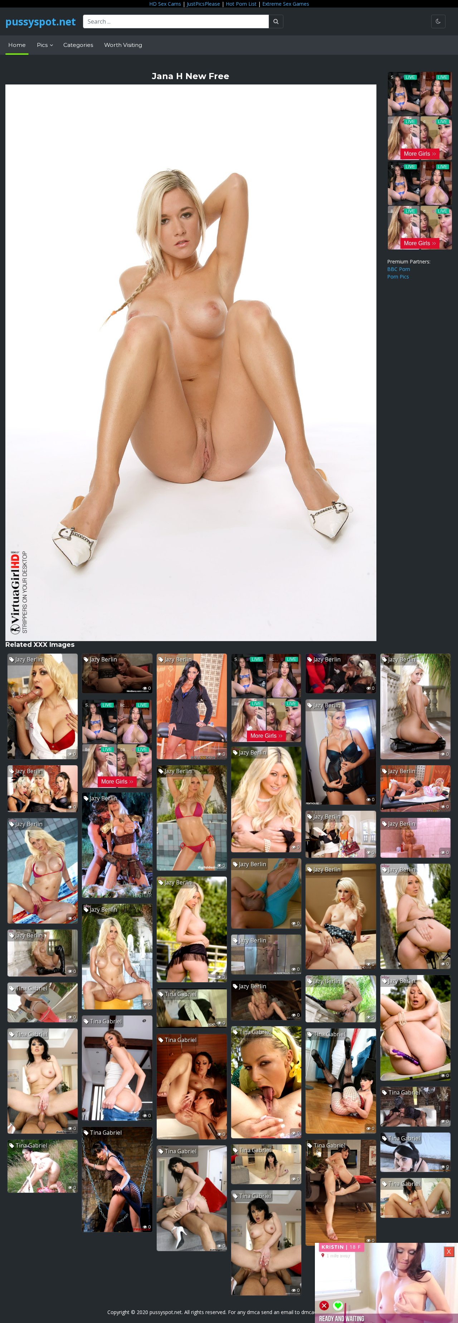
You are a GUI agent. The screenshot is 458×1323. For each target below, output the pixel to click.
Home (17, 45)
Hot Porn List (241, 3)
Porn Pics (398, 276)
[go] (276, 21)
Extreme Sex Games (285, 3)
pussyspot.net (40, 21)
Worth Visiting (123, 45)
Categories (78, 45)
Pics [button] (43, 45)
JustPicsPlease (203, 3)
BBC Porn (398, 269)
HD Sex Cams (165, 3)
